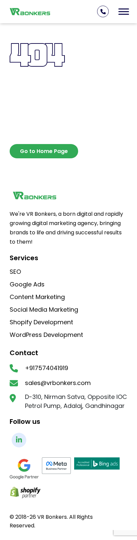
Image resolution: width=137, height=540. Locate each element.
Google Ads (27, 284)
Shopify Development (41, 322)
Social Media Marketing (44, 310)
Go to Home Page (44, 151)
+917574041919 (46, 368)
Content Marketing (37, 297)
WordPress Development (46, 335)
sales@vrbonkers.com (58, 383)
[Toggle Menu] (123, 11)
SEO (15, 272)
